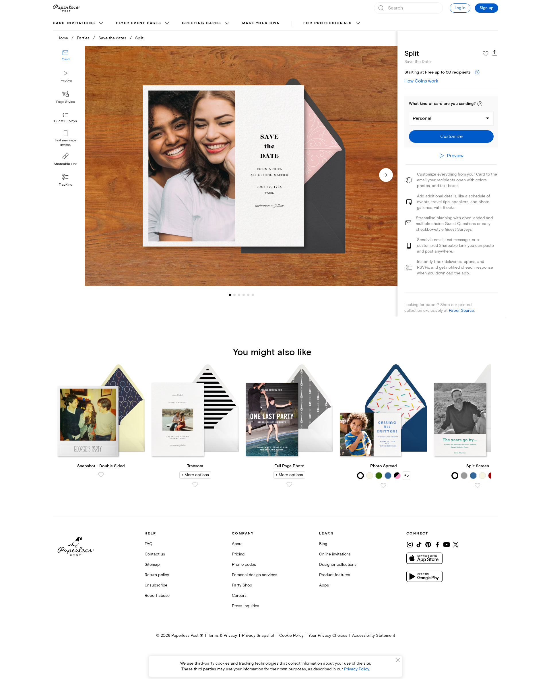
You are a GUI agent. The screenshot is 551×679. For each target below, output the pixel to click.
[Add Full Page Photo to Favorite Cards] (289, 484)
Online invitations (335, 554)
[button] (480, 104)
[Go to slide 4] (239, 295)
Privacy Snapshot (258, 635)
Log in (460, 7)
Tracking (65, 184)
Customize (451, 136)
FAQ (148, 543)
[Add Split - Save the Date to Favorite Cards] (485, 53)
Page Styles (65, 102)
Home (62, 38)
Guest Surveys (65, 121)
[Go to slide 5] (243, 295)
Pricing (238, 554)
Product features (334, 574)
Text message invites (65, 142)
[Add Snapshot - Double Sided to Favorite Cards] (101, 474)
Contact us (155, 554)
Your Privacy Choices (328, 635)
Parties (83, 38)
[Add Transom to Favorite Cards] (195, 484)
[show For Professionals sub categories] (357, 23)
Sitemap (152, 564)
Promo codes (244, 564)
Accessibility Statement (373, 635)
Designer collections (337, 564)
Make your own (261, 23)
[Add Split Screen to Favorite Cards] (477, 485)
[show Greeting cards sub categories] (227, 23)
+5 (406, 475)
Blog (323, 543)
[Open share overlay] (494, 52)
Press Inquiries (245, 605)
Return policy (157, 574)
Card (65, 59)
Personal (422, 118)
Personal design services (254, 574)
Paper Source (461, 310)
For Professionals (327, 23)
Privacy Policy (356, 669)
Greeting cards (202, 23)
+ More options (195, 474)
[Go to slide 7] (253, 295)
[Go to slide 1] (230, 295)
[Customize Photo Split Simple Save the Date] (241, 166)
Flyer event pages (138, 23)
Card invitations (74, 23)
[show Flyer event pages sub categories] (167, 23)
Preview (65, 81)
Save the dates (112, 38)
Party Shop (242, 585)
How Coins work (421, 81)
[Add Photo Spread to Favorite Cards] (383, 485)
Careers (239, 595)
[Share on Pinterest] (428, 544)
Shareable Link (65, 164)
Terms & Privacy (222, 635)
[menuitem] (78, 23)
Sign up (487, 8)
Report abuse (157, 595)
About (237, 543)
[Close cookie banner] (397, 660)
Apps (324, 585)
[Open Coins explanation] (477, 72)
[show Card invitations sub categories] (101, 23)
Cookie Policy (291, 635)
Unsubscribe (156, 585)
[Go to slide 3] (234, 295)
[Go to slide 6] (248, 295)
